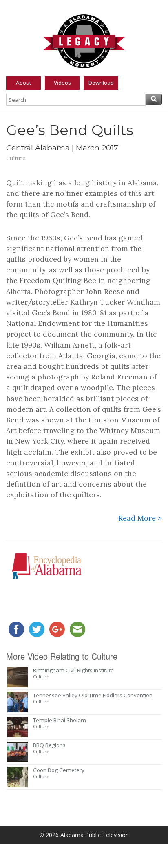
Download (101, 82)
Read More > (140, 518)
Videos (62, 82)
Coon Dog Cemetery (58, 770)
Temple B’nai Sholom (59, 720)
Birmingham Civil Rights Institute (73, 670)
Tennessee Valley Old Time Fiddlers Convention (93, 695)
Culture (16, 158)
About (23, 82)
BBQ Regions (49, 745)
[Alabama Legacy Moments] (84, 39)
